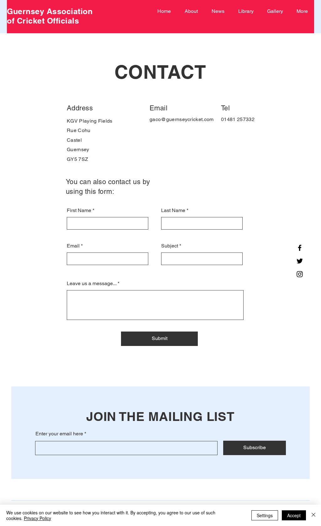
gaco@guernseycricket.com (182, 119)
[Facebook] (300, 248)
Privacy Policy (37, 518)
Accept (294, 515)
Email (73, 245)
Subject (169, 245)
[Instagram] (300, 274)
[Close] (313, 515)
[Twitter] (300, 261)
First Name (79, 210)
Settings (265, 515)
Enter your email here (59, 433)
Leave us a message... (91, 283)
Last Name (173, 210)
